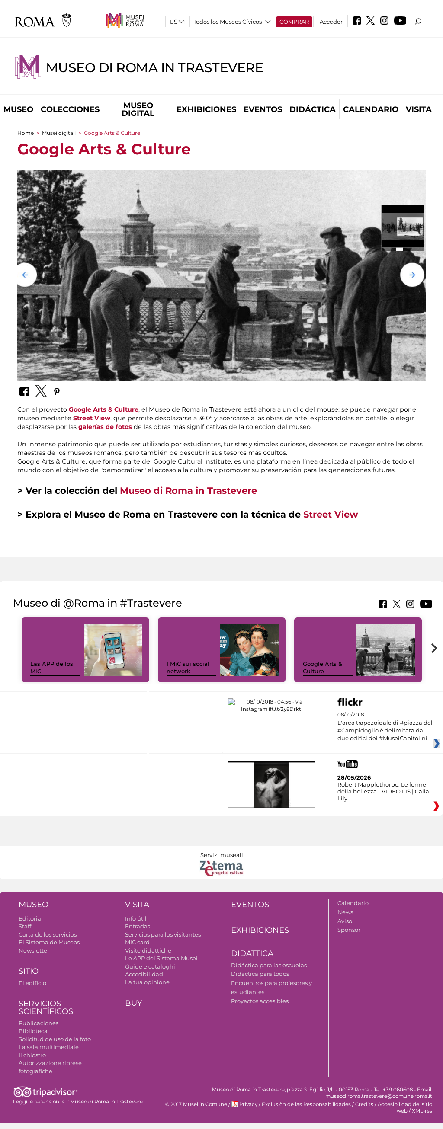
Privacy (248, 1104)
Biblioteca (33, 1030)
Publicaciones (38, 1023)
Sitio (29, 971)
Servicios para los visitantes (163, 934)
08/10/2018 (385, 727)
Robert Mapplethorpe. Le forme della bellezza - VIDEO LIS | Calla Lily (383, 791)
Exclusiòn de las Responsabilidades (306, 1104)
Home (25, 133)
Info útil (136, 918)
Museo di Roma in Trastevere (154, 68)
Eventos (263, 109)
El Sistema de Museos (49, 942)
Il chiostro (32, 1055)
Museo (18, 109)
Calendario (370, 109)
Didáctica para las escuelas (269, 965)
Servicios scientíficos (46, 1008)
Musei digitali (59, 133)
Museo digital (138, 109)
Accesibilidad (144, 974)
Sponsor (348, 929)
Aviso (344, 921)
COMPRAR (294, 21)
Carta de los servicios (48, 934)
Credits (364, 1104)
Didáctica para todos (260, 973)
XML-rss (422, 1111)
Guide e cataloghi (150, 966)
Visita (419, 109)
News (345, 911)
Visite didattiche (148, 950)
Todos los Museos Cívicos (227, 21)
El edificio (32, 982)
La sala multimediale (49, 1046)
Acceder (331, 21)
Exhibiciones (206, 109)
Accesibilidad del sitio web (405, 1107)
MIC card (137, 942)
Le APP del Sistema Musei (161, 958)
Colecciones (70, 109)
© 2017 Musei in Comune (196, 1104)
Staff (25, 926)
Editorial (31, 918)
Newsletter (34, 950)
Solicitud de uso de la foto (55, 1039)
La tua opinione (147, 982)
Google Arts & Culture (103, 409)
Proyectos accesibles (260, 1001)
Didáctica (312, 109)
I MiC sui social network (188, 667)
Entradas (137, 926)
